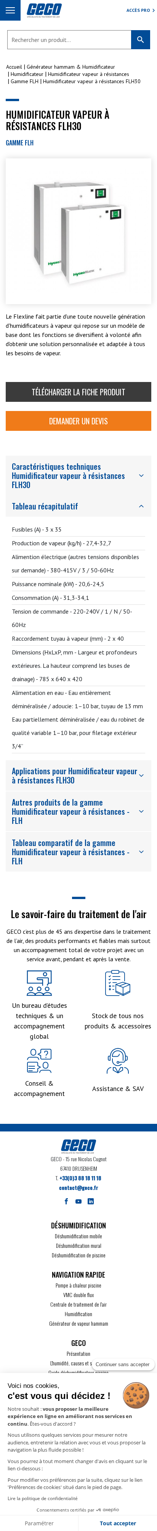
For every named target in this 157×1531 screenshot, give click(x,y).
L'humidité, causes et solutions (78, 1363)
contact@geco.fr (78, 1187)
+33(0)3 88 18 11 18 (80, 1178)
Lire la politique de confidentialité (43, 1498)
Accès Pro (138, 10)
